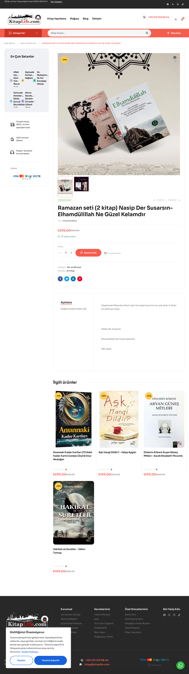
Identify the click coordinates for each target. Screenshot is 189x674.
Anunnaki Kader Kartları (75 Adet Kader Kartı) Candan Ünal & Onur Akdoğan (72, 456)
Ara (147, 33)
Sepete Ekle (90, 252)
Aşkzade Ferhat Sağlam (29, 75)
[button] (175, 59)
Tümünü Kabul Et (50, 660)
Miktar (60, 247)
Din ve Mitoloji (28, 43)
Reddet (21, 660)
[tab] (73, 302)
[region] (38, 647)
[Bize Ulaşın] (168, 33)
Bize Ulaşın (176, 33)
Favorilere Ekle (114, 253)
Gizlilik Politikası (29, 651)
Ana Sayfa (9, 43)
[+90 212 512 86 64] (144, 17)
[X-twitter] (173, 4)
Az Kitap (71, 271)
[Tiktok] (183, 4)
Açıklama (66, 302)
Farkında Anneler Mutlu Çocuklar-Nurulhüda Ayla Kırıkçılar (19, 101)
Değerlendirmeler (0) (73, 308)
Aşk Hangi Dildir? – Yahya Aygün (117, 452)
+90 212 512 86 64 (158, 17)
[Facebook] (168, 4)
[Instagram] (178, 4)
